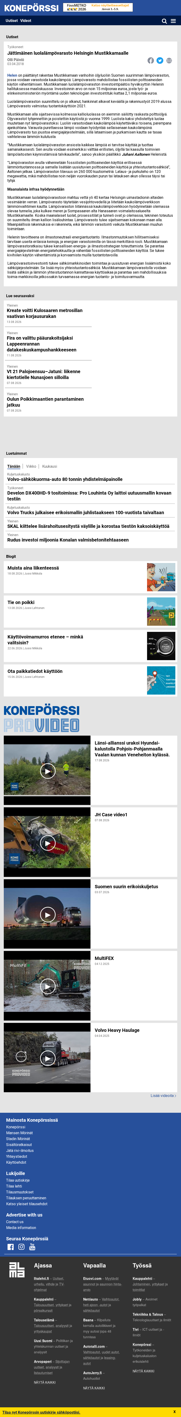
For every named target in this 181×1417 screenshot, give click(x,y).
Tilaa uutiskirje (18, 1180)
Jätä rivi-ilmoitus (20, 1150)
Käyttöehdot (16, 1162)
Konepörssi (15, 1127)
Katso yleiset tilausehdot (26, 1204)
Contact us (15, 1222)
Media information (21, 1227)
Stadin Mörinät (18, 1139)
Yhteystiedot (16, 1156)
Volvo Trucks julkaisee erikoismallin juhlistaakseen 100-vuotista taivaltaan (85, 512)
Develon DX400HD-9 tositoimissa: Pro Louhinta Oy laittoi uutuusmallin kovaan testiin (89, 496)
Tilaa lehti (14, 1186)
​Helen (12, 75)
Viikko (31, 466)
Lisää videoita (163, 1095)
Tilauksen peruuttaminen (26, 1198)
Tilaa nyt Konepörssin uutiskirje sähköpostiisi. (41, 1412)
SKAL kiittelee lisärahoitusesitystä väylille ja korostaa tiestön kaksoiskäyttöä (88, 526)
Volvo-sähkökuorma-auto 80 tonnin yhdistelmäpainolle (65, 479)
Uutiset (12, 20)
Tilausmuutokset (19, 1192)
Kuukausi (49, 466)
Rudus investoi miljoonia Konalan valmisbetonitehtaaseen (68, 540)
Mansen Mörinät (19, 1133)
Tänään (13, 466)
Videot (25, 20)
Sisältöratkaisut (19, 1144)
